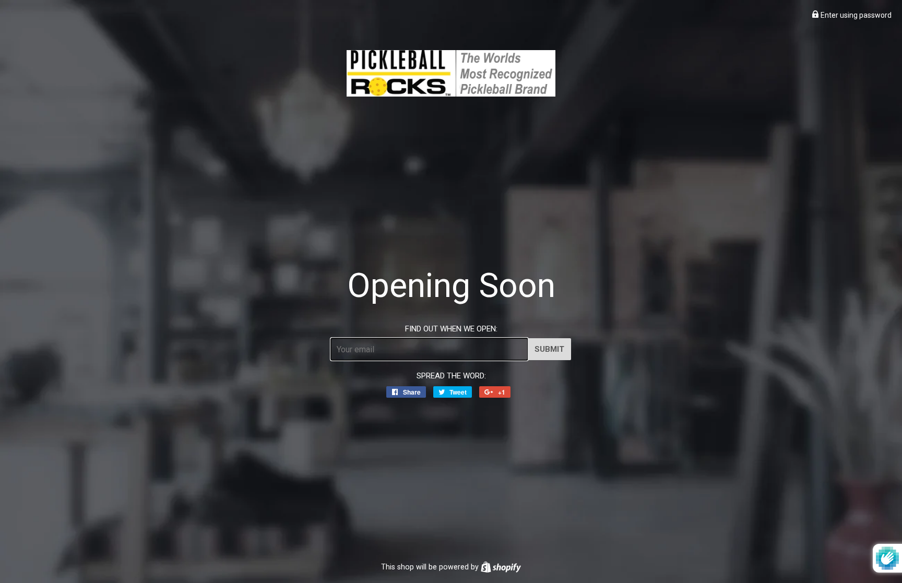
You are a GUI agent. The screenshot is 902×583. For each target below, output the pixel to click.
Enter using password (855, 15)
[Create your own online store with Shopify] (501, 567)
